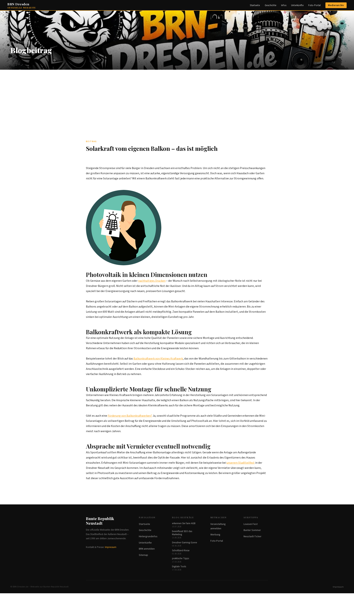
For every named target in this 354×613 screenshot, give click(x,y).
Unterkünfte (297, 5)
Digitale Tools (179, 566)
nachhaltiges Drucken (152, 281)
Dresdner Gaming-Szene (184, 542)
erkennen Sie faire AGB (183, 523)
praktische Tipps (180, 558)
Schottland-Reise (181, 550)
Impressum (110, 547)
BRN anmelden (147, 549)
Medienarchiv (336, 5)
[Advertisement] (177, 97)
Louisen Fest (251, 524)
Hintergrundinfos (148, 536)
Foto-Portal (314, 5)
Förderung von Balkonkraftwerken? (130, 416)
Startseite (255, 5)
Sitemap (143, 555)
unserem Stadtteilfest (241, 463)
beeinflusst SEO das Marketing (182, 533)
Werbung (215, 534)
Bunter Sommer (252, 530)
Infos (283, 5)
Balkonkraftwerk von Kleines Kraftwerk (158, 359)
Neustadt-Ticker (252, 536)
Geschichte (271, 5)
